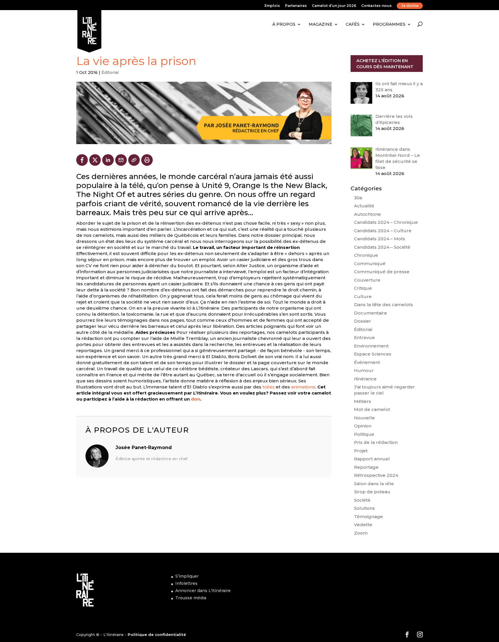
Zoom (361, 533)
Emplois (272, 6)
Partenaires (296, 6)
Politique (364, 434)
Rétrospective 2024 (376, 475)
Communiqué (370, 263)
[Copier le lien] (134, 160)
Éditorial (110, 72)
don (195, 399)
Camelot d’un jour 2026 (334, 6)
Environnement (371, 346)
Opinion (362, 426)
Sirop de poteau (372, 491)
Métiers (362, 401)
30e (358, 197)
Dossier (362, 321)
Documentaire (370, 313)
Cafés (353, 24)
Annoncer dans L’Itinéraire (203, 590)
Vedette (363, 524)
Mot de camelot (372, 409)
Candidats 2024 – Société (382, 247)
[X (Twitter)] (95, 160)
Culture (363, 296)
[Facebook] (82, 160)
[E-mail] (121, 160)
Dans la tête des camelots (383, 304)
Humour (364, 370)
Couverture (367, 280)
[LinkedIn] (108, 160)
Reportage (366, 467)
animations (303, 387)
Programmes (389, 24)
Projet (361, 450)
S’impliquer (187, 576)
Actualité (364, 206)
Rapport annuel (372, 459)
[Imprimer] (147, 160)
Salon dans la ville (374, 483)
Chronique (366, 255)
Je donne (409, 5)
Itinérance (365, 379)
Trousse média (190, 597)
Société (362, 500)
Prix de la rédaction (376, 442)
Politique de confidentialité (157, 634)
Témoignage (368, 516)
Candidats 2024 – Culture (383, 230)
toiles (268, 387)
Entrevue (364, 337)
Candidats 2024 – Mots (379, 238)
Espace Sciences (372, 354)
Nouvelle (364, 417)
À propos (283, 24)
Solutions (364, 508)
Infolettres (186, 583)
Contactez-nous (376, 6)
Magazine (320, 24)
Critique (363, 288)
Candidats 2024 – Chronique (386, 222)
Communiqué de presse (381, 271)
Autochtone (367, 214)
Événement (367, 362)
